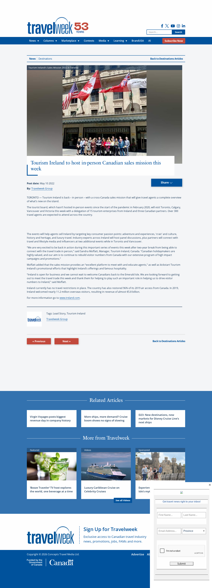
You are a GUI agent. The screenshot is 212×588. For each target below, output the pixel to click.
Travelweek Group (42, 188)
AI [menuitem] (149, 40)
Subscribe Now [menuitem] (174, 41)
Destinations (45, 58)
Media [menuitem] (102, 40)
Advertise (137, 554)
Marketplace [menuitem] (68, 40)
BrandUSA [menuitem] (138, 40)
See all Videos (123, 500)
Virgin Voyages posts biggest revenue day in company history (50, 418)
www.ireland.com (70, 298)
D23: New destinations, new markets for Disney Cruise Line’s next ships (159, 418)
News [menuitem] (32, 40)
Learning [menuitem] (119, 40)
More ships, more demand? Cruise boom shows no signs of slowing (106, 418)
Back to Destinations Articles (166, 58)
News (32, 58)
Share (165, 182)
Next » (67, 341)
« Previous (38, 341)
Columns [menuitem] (48, 40)
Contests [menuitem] (89, 40)
